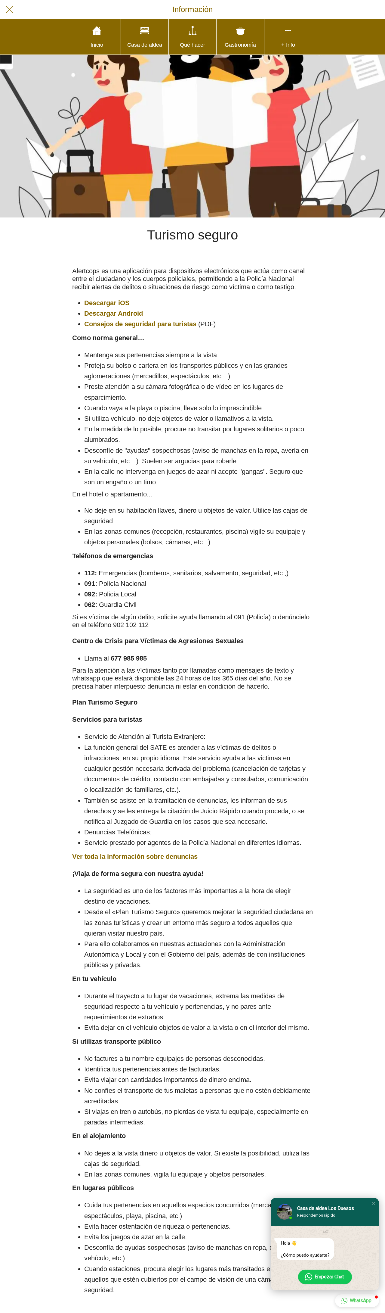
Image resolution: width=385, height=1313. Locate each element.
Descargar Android (113, 313)
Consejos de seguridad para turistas (140, 324)
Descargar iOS (107, 303)
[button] (374, 1203)
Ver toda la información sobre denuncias (135, 856)
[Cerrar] (9, 9)
